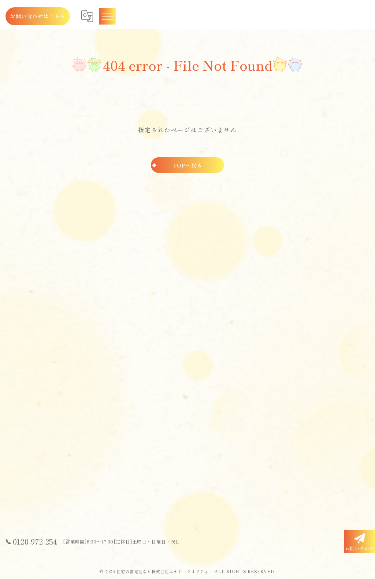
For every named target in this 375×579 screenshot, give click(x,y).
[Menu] (107, 16)
